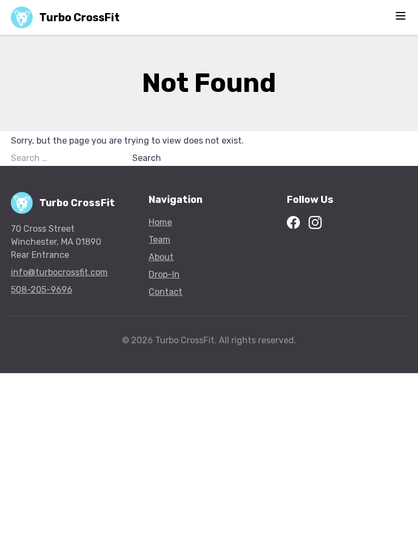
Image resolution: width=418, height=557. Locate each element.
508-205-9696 (41, 289)
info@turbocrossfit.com (59, 272)
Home (160, 222)
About (161, 257)
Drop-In (164, 274)
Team (159, 239)
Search (146, 158)
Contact (165, 292)
